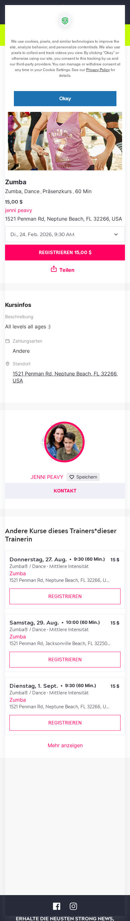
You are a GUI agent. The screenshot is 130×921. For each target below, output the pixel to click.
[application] (65, 460)
